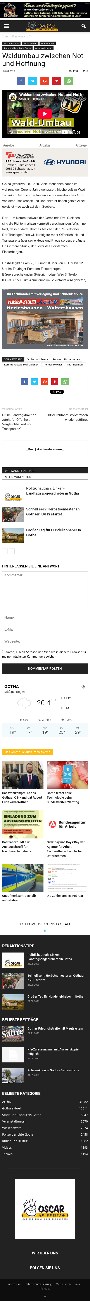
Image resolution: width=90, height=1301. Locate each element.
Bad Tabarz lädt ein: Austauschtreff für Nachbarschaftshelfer (17, 846)
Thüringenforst (75, 364)
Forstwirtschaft (11, 43)
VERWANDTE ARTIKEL (20, 471)
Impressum (14, 1284)
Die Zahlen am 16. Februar (65, 895)
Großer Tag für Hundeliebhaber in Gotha (55, 996)
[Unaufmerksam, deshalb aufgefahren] (22, 878)
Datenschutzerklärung (38, 1284)
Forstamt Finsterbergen (66, 359)
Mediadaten (63, 1284)
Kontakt (45, 1288)
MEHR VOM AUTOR (18, 477)
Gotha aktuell (30, 43)
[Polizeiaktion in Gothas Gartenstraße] (13, 1075)
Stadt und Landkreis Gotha (17, 48)
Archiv (6, 1102)
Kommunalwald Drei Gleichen (21, 364)
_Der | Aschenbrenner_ (45, 449)
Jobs (77, 1284)
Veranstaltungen (43, 48)
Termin (7, 1154)
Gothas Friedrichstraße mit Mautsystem (55, 1028)
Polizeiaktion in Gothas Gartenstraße (53, 1070)
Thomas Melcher (52, 364)
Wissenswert (11, 1128)
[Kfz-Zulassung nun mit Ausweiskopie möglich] (13, 1054)
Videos (7, 1147)
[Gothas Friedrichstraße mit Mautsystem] (13, 1034)
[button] (84, 26)
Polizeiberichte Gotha (17, 1134)
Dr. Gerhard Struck (37, 359)
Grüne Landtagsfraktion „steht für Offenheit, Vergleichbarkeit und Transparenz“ (19, 422)
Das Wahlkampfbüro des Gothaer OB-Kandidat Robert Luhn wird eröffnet (22, 797)
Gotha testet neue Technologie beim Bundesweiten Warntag (63, 797)
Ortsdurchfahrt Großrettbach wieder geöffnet (67, 417)
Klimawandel (47, 43)
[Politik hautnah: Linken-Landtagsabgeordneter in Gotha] (13, 493)
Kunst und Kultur (15, 1141)
